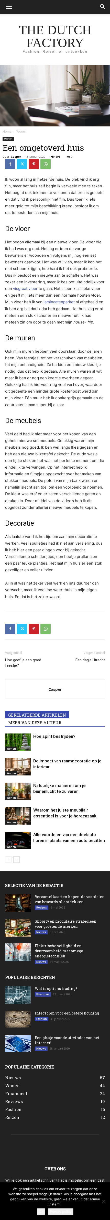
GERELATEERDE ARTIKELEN (37, 715)
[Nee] (103, 1201)
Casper (16, 156)
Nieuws (41, 932)
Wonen (21, 131)
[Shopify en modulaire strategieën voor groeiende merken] (18, 928)
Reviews (41, 907)
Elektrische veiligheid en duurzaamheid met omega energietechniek (59, 950)
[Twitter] (22, 164)
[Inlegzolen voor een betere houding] (18, 1019)
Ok (41, 1212)
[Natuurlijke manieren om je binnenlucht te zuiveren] (18, 791)
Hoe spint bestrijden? (54, 736)
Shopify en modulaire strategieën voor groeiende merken (65, 924)
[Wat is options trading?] (18, 995)
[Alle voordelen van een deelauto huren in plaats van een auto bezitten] (18, 840)
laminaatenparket (59, 301)
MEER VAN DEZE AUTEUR (34, 722)
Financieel (42, 994)
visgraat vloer (25, 288)
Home (7, 131)
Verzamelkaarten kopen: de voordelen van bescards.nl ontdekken (70, 899)
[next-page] (16, 859)
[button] (9, 7)
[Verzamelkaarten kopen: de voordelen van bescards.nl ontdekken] (18, 903)
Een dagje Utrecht (90, 660)
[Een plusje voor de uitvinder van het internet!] (18, 1043)
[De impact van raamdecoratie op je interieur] (18, 767)
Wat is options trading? (56, 988)
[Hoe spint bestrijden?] (18, 742)
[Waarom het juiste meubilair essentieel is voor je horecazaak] (18, 816)
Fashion (41, 1019)
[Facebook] (10, 164)
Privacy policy (60, 1212)
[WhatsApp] (45, 164)
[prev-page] (8, 859)
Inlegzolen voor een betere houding (67, 1013)
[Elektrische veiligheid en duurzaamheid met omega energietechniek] (18, 952)
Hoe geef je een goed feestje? (23, 663)
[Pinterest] (34, 164)
